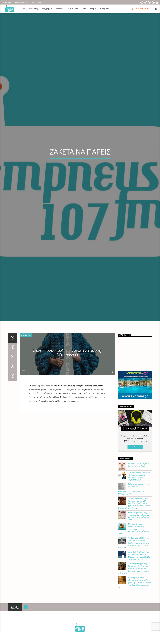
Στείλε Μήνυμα (89, 9)
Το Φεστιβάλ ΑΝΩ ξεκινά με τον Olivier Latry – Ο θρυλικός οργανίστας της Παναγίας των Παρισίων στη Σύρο (134, 577)
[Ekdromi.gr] (135, 419)
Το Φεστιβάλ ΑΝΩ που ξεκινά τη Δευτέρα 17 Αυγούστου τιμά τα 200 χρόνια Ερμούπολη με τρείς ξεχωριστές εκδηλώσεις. (134, 537)
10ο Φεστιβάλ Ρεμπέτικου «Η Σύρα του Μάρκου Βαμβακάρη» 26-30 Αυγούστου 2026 (139, 510)
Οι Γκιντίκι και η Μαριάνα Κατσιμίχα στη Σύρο (138, 498)
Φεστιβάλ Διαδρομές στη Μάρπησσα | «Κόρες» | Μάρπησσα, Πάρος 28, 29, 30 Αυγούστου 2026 (139, 589)
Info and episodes (135, 481)
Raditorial (7, 2)
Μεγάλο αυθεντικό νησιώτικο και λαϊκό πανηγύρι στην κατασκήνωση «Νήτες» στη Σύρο (135, 563)
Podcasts (59, 9)
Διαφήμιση (104, 9)
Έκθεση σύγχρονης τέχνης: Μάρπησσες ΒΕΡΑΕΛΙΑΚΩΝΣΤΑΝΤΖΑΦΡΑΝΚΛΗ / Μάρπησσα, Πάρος (134, 523)
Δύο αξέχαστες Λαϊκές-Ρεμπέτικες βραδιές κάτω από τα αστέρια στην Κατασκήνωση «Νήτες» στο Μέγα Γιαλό (134, 602)
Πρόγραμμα (47, 9)
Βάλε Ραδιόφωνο (141, 9)
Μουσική (24, 369)
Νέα (23, 9)
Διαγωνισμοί (73, 9)
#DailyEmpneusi (22, 2)
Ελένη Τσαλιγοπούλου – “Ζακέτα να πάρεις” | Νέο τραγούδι (68, 386)
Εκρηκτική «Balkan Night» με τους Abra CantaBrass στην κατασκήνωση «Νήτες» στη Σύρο (140, 550)
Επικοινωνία (38, 2)
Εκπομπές (33, 9)
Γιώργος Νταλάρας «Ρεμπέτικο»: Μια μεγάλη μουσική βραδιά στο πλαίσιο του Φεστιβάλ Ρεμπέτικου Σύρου (134, 616)
